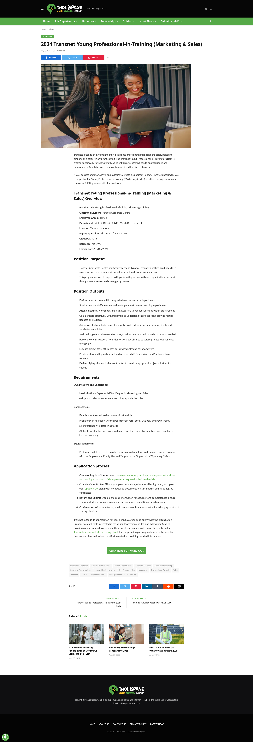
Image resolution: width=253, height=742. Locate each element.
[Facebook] (45, 162)
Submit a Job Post (172, 21)
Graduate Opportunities (80, 570)
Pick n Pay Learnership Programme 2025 (122, 649)
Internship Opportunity (105, 570)
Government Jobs (143, 566)
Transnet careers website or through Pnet (96, 532)
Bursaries (88, 21)
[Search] (206, 9)
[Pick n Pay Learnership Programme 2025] (126, 634)
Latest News (146, 21)
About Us (104, 724)
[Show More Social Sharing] (107, 57)
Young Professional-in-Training (122, 575)
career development (79, 566)
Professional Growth (160, 570)
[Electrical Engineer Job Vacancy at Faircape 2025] (166, 634)
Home (46, 21)
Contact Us (119, 724)
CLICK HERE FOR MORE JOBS (126, 551)
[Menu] (42, 8)
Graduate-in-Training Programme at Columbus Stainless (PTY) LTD (83, 650)
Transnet (74, 575)
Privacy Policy (138, 724)
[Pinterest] (45, 177)
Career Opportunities (101, 566)
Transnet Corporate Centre (94, 575)
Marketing (143, 570)
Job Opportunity (65, 21)
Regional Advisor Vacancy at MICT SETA (151, 602)
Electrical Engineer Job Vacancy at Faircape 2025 (163, 649)
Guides (127, 21)
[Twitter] (45, 170)
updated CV (91, 489)
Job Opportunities (127, 570)
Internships (108, 21)
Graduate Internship (163, 566)
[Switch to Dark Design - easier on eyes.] (210, 9)
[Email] (45, 192)
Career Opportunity (122, 566)
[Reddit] (45, 185)
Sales (175, 570)
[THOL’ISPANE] (64, 8)
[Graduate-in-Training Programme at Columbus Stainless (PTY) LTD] (86, 634)
